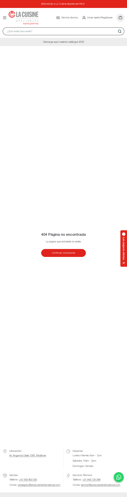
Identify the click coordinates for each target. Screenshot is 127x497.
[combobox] (63, 31)
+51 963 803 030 (28, 480)
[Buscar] (120, 31)
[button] (123, 248)
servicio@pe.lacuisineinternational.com (100, 485)
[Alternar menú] (5, 18)
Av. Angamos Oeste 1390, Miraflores (27, 455)
